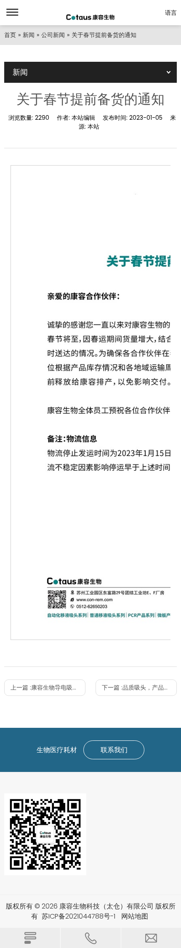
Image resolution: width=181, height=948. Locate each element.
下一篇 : (139, 687)
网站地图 (134, 916)
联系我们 (114, 750)
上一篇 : (48, 687)
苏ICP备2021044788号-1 (78, 916)
